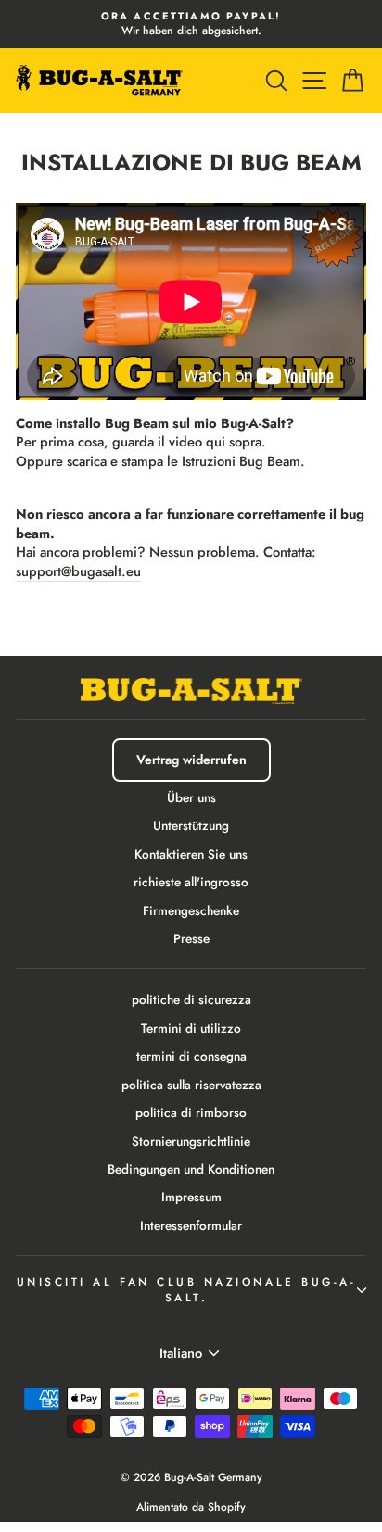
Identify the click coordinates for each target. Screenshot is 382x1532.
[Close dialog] (346, 569)
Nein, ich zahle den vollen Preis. (191, 956)
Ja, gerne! (191, 901)
